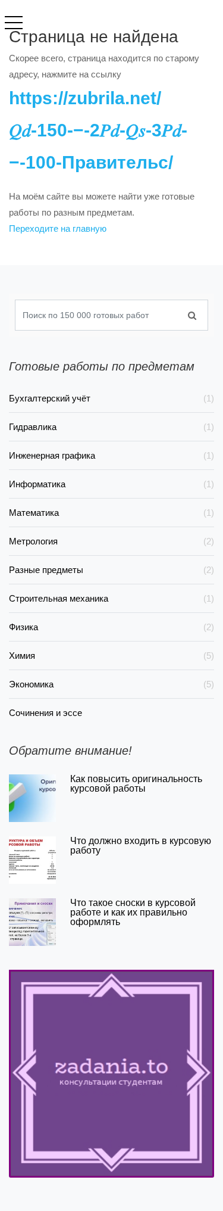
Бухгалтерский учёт (111, 398)
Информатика (111, 484)
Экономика (111, 684)
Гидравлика (111, 427)
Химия (111, 655)
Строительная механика (111, 598)
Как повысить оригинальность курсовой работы (136, 783)
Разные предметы (111, 570)
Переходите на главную (57, 228)
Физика (111, 627)
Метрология (111, 541)
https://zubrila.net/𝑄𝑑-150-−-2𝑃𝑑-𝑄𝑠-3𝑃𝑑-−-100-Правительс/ (98, 130)
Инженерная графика (111, 455)
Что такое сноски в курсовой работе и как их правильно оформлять (133, 912)
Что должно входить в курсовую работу (140, 845)
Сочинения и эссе (45, 713)
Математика (111, 513)
